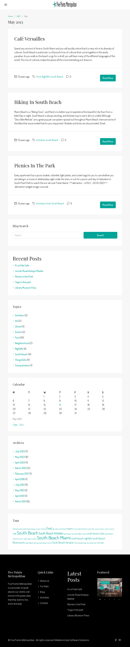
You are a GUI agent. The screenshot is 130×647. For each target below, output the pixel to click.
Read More (108, 78)
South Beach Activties (51, 533)
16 (60, 404)
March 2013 (20, 501)
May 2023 (20, 457)
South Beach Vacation (63, 542)
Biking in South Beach (38, 102)
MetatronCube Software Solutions (72, 640)
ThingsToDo (20, 359)
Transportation (22, 365)
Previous (102, 587)
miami (69, 528)
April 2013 (20, 495)
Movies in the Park (24, 276)
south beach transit (45, 543)
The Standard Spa (80, 543)
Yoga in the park (23, 282)
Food (38, 76)
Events (18, 332)
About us (44, 581)
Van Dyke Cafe (92, 543)
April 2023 (20, 462)
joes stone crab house (59, 529)
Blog (42, 592)
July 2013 (19, 484)
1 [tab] (101, 599)
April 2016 (20, 479)
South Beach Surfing (32, 543)
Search (100, 235)
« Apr (15, 424)
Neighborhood (22, 343)
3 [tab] (111, 599)
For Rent (44, 586)
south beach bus (69, 534)
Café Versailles (29, 38)
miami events (99, 529)
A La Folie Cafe (22, 265)
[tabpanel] (109, 587)
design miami (36, 529)
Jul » (21, 424)
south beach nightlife (81, 538)
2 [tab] (106, 599)
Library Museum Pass (25, 287)
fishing (43, 529)
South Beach (57, 76)
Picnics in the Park (34, 165)
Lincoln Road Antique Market (29, 271)
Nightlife (46, 76)
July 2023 (20, 451)
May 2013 (19, 490)
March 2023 (21, 468)
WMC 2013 (100, 543)
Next (117, 587)
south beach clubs (96, 533)
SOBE (14, 534)
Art (16, 320)
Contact (44, 603)
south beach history (30, 539)
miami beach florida (80, 529)
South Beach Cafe (80, 534)
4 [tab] (115, 599)
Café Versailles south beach (22, 529)
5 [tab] (120, 599)
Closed (18, 326)
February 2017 (22, 473)
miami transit (109, 529)
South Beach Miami (54, 538)
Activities (40, 140)
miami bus (90, 529)
